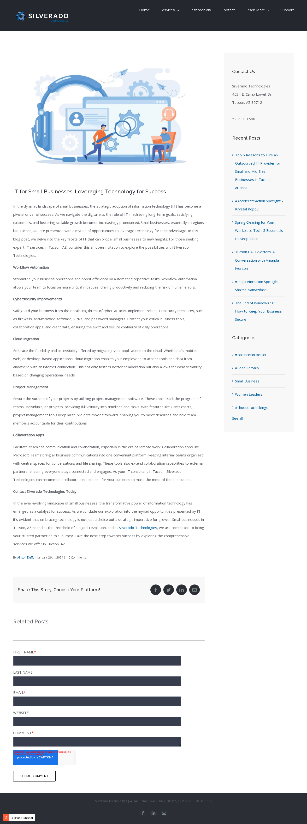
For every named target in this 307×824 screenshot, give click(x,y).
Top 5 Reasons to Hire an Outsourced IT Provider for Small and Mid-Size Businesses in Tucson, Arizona (257, 171)
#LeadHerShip (247, 367)
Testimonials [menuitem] (200, 10)
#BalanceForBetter (251, 354)
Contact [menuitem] (228, 10)
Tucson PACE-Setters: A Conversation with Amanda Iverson (257, 260)
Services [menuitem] (168, 10)
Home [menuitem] (144, 10)
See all (237, 418)
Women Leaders (248, 394)
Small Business (247, 381)
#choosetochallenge (251, 407)
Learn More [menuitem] (255, 10)
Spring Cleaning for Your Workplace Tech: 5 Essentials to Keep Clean (259, 230)
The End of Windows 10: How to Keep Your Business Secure (258, 311)
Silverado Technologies (138, 527)
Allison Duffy (25, 557)
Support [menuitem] (287, 10)
